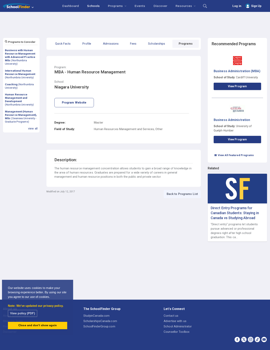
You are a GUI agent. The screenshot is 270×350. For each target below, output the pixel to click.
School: (59, 81)
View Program (237, 86)
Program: (60, 67)
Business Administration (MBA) (237, 71)
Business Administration (232, 120)
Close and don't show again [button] (37, 325)
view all (33, 128)
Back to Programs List (182, 194)
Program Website (74, 102)
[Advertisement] (135, 23)
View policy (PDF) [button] (22, 313)
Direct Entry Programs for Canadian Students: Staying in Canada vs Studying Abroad (235, 213)
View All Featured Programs (234, 155)
